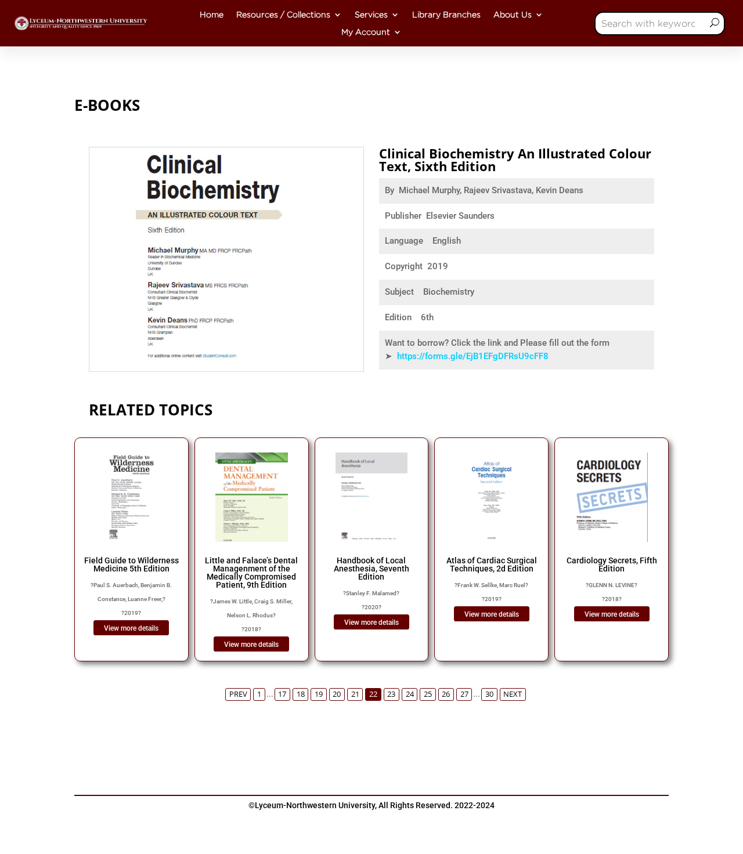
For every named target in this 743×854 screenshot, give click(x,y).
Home (211, 14)
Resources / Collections (283, 14)
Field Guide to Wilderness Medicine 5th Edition (131, 564)
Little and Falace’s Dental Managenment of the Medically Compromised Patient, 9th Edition (251, 572)
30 (489, 694)
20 (337, 694)
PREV (238, 694)
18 (301, 694)
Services (371, 14)
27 (464, 694)
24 (410, 694)
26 (446, 694)
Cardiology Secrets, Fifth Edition (612, 564)
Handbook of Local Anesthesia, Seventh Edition (371, 568)
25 (428, 694)
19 (319, 694)
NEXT (512, 694)
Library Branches (446, 14)
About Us (512, 14)
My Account (365, 32)
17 (282, 694)
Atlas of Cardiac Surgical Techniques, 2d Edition (491, 564)
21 (355, 694)
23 (391, 694)
